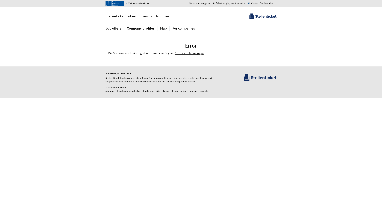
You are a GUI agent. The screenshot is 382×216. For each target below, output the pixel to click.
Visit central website (138, 3)
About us (110, 91)
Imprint (193, 91)
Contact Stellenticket (262, 3)
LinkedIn (203, 91)
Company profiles (141, 28)
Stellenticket (112, 78)
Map (163, 28)
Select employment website (230, 3)
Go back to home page (189, 53)
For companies (183, 28)
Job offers (113, 28)
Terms (166, 91)
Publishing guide (151, 91)
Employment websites (128, 91)
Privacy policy (179, 91)
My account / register (200, 3)
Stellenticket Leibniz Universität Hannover (137, 16)
